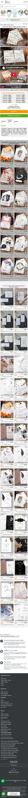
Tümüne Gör (3, 759)
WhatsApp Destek (14, 774)
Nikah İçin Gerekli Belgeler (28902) (8, 744)
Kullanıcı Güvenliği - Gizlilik (6, 703)
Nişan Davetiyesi (4, 693)
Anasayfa (2, 23)
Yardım (2, 685)
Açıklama (3, 121)
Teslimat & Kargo (9, 121)
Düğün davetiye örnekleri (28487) (8, 746)
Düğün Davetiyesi (4, 692)
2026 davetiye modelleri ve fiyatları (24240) (10, 750)
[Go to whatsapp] (3, 794)
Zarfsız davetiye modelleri (6, 734)
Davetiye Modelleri (9, 23)
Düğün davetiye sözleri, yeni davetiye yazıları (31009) (12, 743)
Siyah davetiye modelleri (6, 729)
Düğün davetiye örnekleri (6, 722)
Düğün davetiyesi (4, 730)
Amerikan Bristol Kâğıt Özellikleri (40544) (9, 741)
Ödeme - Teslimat (4, 714)
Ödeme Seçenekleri (5, 715)
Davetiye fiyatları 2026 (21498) (7, 753)
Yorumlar (16, 121)
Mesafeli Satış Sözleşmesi (6, 705)
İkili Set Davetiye (17, 23)
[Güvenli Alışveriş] (25, 2)
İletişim (2, 683)
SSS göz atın (14, 765)
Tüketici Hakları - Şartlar (6, 680)
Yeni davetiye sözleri (5, 721)
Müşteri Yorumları (4, 681)
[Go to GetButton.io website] (3, 796)
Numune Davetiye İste (5, 735)
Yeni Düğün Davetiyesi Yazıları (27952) (9, 748)
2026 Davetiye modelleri (6, 724)
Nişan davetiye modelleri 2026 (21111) (9, 755)
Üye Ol (2, 700)
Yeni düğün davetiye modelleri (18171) (9, 757)
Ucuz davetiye (4, 726)
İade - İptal (3, 707)
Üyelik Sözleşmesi (5, 702)
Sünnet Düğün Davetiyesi (6, 695)
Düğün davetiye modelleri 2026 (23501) (9, 752)
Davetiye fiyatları (4, 727)
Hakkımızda (3, 678)
